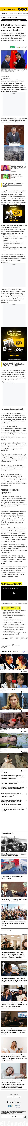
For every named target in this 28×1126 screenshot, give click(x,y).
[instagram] (13, 1102)
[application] (14, 593)
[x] (10, 1102)
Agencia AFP (6, 76)
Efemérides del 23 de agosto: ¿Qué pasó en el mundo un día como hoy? (14, 900)
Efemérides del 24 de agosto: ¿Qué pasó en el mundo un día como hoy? (14, 854)
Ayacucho (20, 13)
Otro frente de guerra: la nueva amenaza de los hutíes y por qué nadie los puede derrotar (13, 923)
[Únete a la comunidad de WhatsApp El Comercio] (12, 47)
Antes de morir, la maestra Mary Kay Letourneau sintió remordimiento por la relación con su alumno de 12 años (13, 620)
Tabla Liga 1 (25, 13)
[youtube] (15, 1102)
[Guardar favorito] (22, 47)
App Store (10, 1097)
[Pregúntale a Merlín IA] (25, 1117)
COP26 (11, 638)
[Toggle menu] (2, 9)
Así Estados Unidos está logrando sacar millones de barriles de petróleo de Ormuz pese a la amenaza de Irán (12, 788)
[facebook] (7, 1102)
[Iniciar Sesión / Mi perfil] (25, 9)
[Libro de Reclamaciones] (18, 1106)
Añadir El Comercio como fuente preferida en (13, 20)
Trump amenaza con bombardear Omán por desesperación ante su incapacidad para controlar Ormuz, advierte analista (12, 795)
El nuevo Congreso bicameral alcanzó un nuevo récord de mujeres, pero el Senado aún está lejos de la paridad (12, 809)
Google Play (18, 1097)
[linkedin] (18, 1102)
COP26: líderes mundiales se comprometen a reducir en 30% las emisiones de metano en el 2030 (14, 248)
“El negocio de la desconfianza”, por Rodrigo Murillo (12, 877)
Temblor (11, 13)
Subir (13, 1116)
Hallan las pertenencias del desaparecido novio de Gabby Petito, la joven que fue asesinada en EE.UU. (13, 629)
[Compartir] (25, 47)
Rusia (22, 638)
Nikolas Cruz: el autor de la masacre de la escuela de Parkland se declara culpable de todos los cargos (14, 615)
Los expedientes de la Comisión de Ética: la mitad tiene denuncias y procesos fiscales (12, 782)
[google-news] (20, 1102)
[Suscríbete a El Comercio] (22, 9)
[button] (14, 593)
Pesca (15, 13)
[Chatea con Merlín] (19, 9)
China (17, 638)
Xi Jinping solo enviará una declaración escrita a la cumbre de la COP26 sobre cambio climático (15, 238)
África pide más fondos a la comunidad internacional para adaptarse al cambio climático (13, 243)
